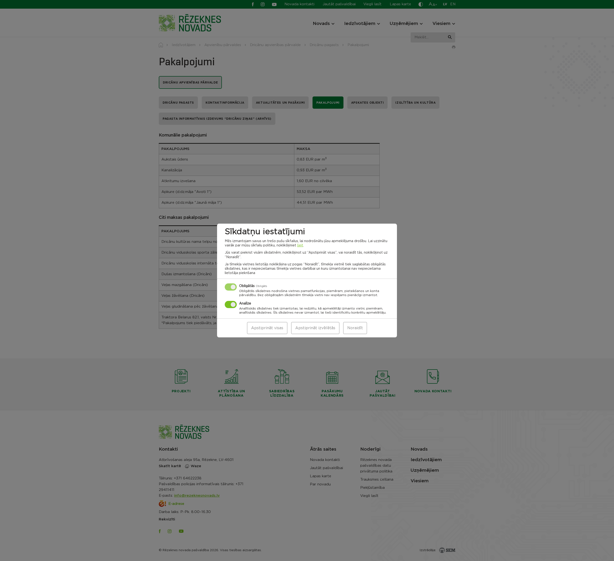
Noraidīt (355, 328)
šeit (300, 245)
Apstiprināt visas (267, 328)
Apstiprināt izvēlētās (315, 328)
